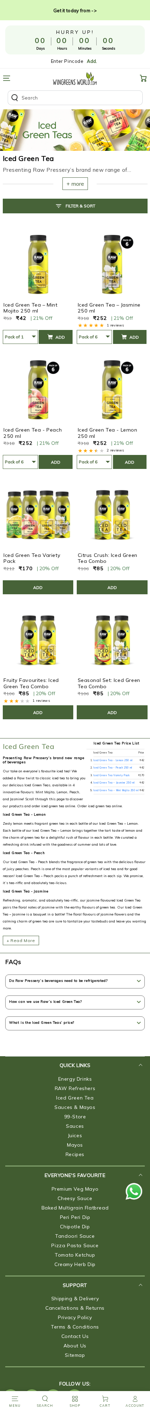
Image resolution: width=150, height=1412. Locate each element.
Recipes (75, 1154)
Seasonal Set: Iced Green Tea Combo (109, 683)
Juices (75, 1135)
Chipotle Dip (75, 1226)
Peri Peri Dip (75, 1217)
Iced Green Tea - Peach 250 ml (32, 433)
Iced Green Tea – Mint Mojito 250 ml (30, 308)
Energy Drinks (75, 1079)
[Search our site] (75, 98)
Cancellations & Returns (75, 1308)
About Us (75, 1346)
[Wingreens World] (75, 78)
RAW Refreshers (75, 1088)
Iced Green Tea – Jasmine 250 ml (109, 308)
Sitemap (75, 1355)
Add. (92, 61)
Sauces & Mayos (74, 1107)
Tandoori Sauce (75, 1236)
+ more (75, 183)
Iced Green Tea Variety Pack (31, 558)
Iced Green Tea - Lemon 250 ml (107, 433)
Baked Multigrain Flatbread (75, 1208)
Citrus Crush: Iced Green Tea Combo (107, 558)
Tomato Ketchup (75, 1255)
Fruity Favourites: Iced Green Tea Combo (31, 683)
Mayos (75, 1145)
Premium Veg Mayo (75, 1189)
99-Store (75, 1116)
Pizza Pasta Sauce (74, 1245)
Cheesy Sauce (75, 1198)
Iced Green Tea (28, 746)
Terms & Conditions (75, 1327)
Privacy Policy (75, 1317)
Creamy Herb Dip (75, 1264)
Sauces (75, 1126)
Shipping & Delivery (75, 1298)
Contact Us (75, 1336)
